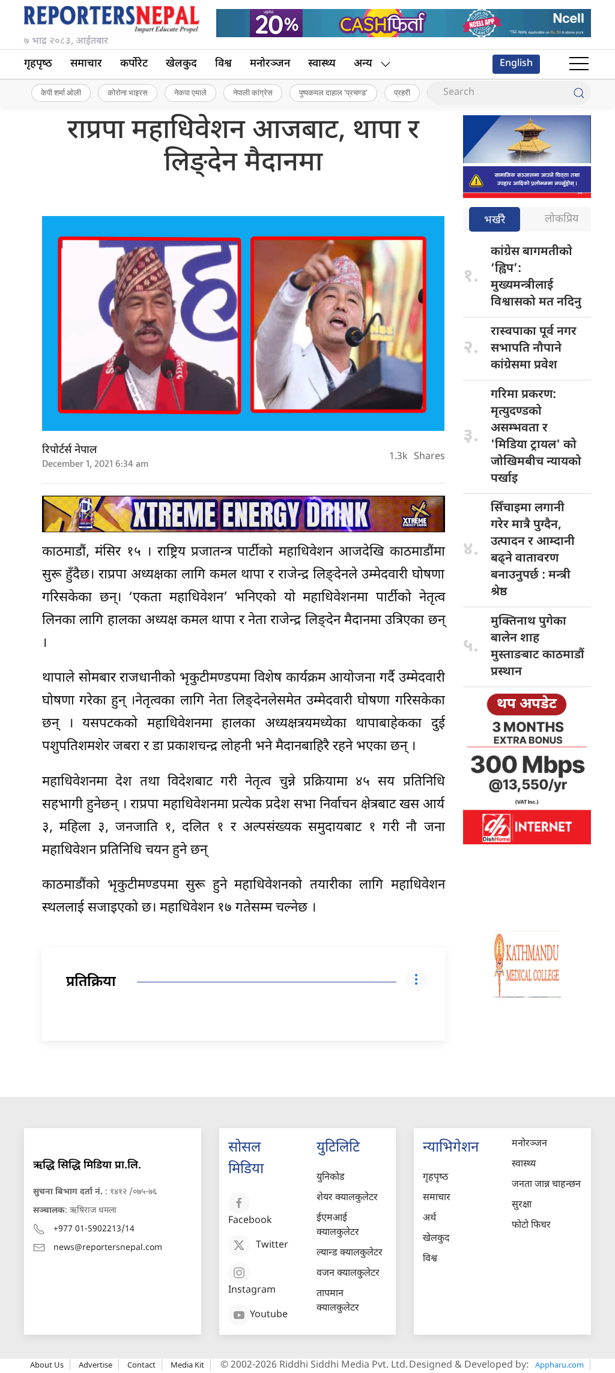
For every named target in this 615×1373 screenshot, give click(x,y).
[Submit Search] (579, 93)
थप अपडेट (527, 704)
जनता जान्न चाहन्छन (546, 1185)
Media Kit (187, 1364)
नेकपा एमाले (190, 92)
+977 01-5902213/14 (94, 1229)
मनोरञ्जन (270, 64)
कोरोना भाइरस (128, 92)
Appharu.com (559, 1364)
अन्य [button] (363, 64)
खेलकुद (181, 64)
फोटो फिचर (531, 1225)
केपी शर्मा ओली (61, 92)
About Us (47, 1364)
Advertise (95, 1364)
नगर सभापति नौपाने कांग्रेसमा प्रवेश (534, 348)
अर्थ (429, 1218)
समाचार (86, 64)
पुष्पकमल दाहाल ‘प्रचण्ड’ (333, 92)
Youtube (269, 1315)
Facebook (250, 1221)
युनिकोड (331, 1177)
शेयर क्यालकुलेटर (347, 1198)
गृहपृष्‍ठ (38, 64)
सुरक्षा (522, 1205)
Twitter (272, 1245)
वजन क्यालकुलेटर (348, 1273)
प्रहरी (402, 92)
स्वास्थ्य (322, 64)
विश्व (223, 64)
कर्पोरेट (134, 64)
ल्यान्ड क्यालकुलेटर (350, 1253)
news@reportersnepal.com (107, 1248)
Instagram (252, 1290)
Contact (141, 1364)
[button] (579, 64)
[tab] (494, 220)
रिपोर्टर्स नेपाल (69, 450)
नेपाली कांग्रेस (253, 92)
